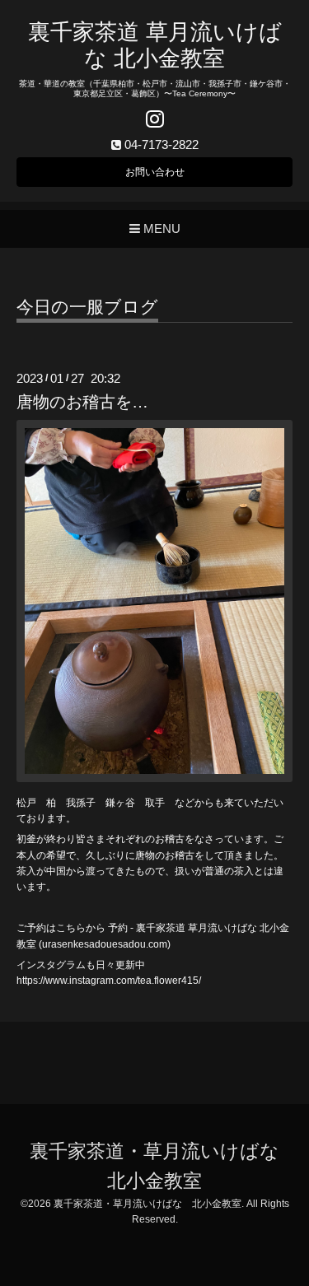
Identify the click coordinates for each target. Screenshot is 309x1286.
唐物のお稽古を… (82, 402)
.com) (158, 944)
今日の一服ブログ (87, 307)
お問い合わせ (155, 172)
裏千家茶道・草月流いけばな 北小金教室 (147, 1203)
